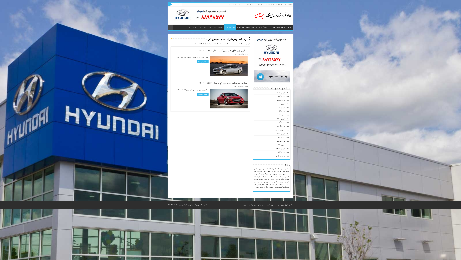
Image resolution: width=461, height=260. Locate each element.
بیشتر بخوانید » (202, 61)
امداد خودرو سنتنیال (282, 133)
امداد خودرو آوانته (283, 96)
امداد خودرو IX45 (283, 145)
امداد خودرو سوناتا (283, 119)
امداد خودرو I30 (284, 111)
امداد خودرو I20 (284, 107)
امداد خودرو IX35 (283, 137)
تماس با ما (192, 27)
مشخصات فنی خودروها (246, 27)
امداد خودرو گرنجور (282, 126)
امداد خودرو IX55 (283, 152)
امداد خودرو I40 (284, 115)
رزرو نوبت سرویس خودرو (206, 27)
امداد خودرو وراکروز (282, 156)
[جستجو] (169, 4)
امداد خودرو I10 (284, 104)
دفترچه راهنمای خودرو (278, 27)
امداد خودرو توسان (283, 141)
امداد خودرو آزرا (284, 122)
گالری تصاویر (230, 27)
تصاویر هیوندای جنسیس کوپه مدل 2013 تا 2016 (223, 83)
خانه (289, 27)
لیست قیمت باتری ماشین (234, 4)
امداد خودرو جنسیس (282, 130)
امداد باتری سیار (249, 4)
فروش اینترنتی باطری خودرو (265, 4)
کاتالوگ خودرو (262, 27)
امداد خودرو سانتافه (282, 148)
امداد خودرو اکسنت (282, 92)
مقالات (220, 27)
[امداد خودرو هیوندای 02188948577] (272, 15)
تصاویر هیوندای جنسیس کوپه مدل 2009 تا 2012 (223, 50)
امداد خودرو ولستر (283, 100)
